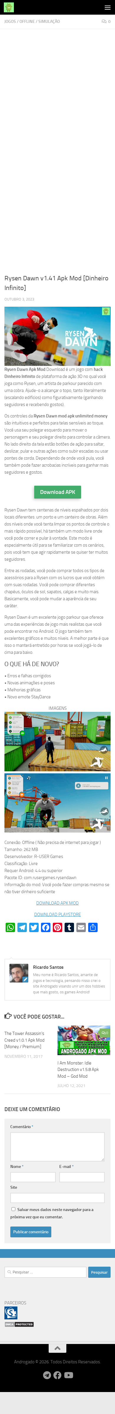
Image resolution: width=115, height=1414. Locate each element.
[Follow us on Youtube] (68, 1375)
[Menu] (107, 7)
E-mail (66, 1166)
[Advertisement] (57, 93)
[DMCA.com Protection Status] (19, 1325)
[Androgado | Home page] (10, 7)
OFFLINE (27, 21)
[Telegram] (47, 1375)
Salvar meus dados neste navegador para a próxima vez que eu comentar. (51, 1213)
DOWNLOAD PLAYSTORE (57, 914)
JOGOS (10, 21)
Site (13, 1187)
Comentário (21, 1126)
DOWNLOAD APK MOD (57, 903)
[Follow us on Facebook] (57, 1375)
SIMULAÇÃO (49, 21)
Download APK (57, 492)
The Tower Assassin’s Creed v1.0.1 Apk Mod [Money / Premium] (24, 1040)
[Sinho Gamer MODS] (10, 1318)
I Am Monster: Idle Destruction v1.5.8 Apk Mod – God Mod (78, 1069)
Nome (17, 1166)
